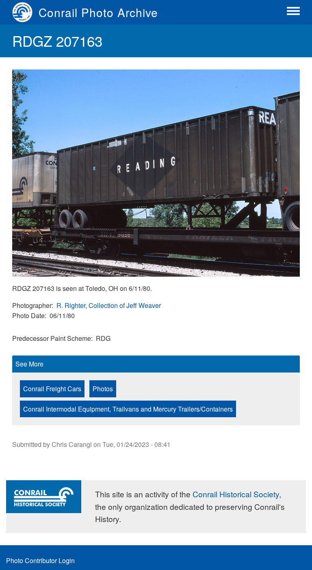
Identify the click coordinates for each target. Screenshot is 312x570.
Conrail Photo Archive (98, 12)
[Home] (25, 12)
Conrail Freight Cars (52, 388)
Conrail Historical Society (236, 493)
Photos (103, 388)
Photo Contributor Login (40, 560)
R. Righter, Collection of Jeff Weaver (108, 305)
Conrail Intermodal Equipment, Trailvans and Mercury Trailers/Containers (128, 409)
